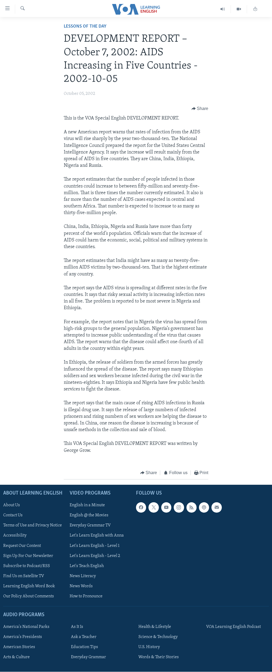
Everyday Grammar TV (90, 526)
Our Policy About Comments (28, 596)
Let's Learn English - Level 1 (95, 546)
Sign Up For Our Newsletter (28, 556)
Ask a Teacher (83, 637)
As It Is (77, 627)
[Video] (239, 9)
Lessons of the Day (85, 26)
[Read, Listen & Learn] (255, 9)
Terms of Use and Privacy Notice (32, 526)
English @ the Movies (89, 515)
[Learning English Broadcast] (223, 9)
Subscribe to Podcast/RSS (26, 566)
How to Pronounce (86, 596)
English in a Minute (87, 505)
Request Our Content (22, 546)
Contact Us (13, 515)
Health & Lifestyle (154, 627)
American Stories (19, 647)
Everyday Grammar (88, 657)
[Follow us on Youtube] (166, 508)
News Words (81, 586)
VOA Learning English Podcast (233, 627)
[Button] (200, 108)
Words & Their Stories (158, 657)
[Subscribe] (216, 508)
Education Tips (84, 647)
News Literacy (83, 576)
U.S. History (149, 647)
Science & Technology (158, 637)
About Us (11, 505)
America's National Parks (26, 627)
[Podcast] (204, 508)
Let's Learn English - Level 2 (95, 556)
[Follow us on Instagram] (179, 508)
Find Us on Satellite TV (23, 576)
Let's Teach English (87, 566)
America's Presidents (22, 637)
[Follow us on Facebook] (141, 508)
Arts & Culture (16, 657)
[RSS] (191, 508)
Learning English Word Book (29, 586)
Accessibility (15, 536)
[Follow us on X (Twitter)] (153, 508)
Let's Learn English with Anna (97, 536)
